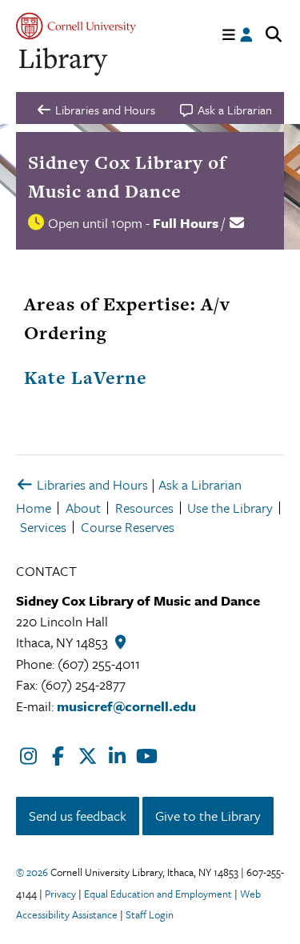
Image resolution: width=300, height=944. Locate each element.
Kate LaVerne (85, 377)
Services (43, 527)
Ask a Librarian (200, 484)
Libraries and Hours (91, 484)
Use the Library (230, 508)
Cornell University (76, 26)
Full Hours (185, 223)
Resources (144, 508)
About (83, 508)
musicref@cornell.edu (126, 706)
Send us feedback (77, 816)
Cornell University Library (64, 62)
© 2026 (32, 872)
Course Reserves (127, 527)
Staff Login (150, 914)
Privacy (60, 894)
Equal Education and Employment (158, 894)
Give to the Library (208, 816)
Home (33, 508)
